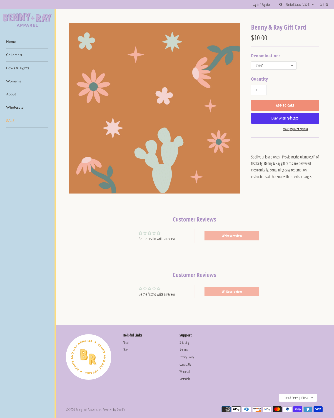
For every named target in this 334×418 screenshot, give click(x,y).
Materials (184, 379)
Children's (14, 55)
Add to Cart (285, 105)
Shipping (184, 342)
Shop (125, 349)
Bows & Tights (17, 68)
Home (11, 41)
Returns (183, 349)
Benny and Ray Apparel (88, 409)
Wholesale (14, 107)
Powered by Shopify (114, 409)
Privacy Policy (186, 357)
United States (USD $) (298, 4)
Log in (256, 4)
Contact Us (185, 364)
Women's (13, 81)
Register (266, 4)
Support (185, 335)
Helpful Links (132, 335)
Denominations (266, 56)
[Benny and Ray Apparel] (27, 20)
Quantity (259, 79)
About (11, 94)
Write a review (232, 235)
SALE (10, 120)
